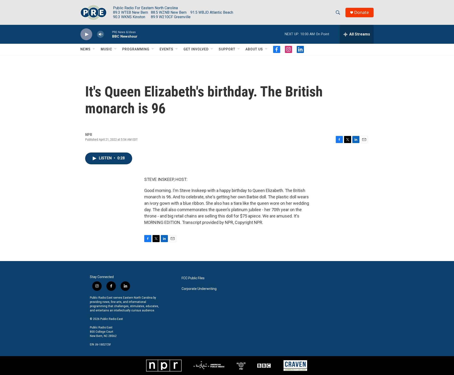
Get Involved (196, 49)
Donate (361, 12)
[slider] (108, 34)
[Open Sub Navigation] (94, 49)
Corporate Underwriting (199, 289)
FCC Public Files (193, 278)
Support (227, 49)
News (85, 49)
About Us (254, 49)
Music (106, 49)
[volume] (100, 34)
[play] (86, 34)
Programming (135, 49)
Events (166, 49)
